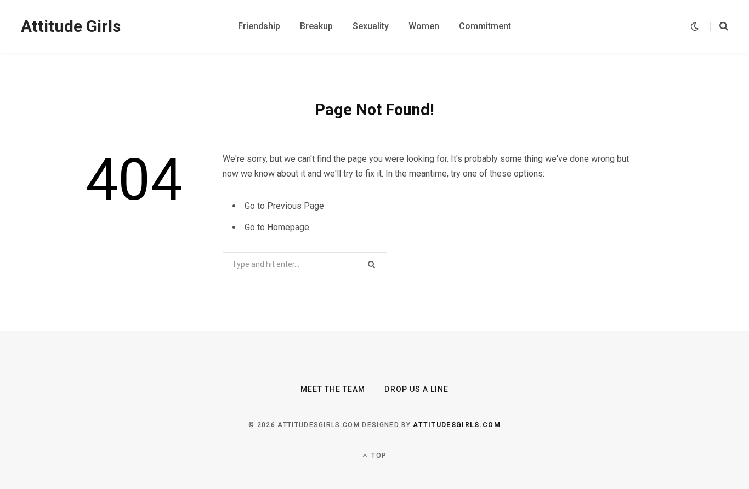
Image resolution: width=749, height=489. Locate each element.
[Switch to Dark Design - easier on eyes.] (694, 26)
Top (378, 455)
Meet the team (333, 389)
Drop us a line (416, 389)
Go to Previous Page (284, 206)
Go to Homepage (277, 227)
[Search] (719, 26)
